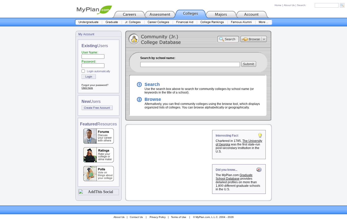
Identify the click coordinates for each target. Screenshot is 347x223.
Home (278, 5)
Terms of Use (178, 217)
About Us (289, 5)
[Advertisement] (169, 161)
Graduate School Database (234, 176)
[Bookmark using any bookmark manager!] (98, 194)
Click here (87, 87)
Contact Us (136, 217)
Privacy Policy (158, 217)
